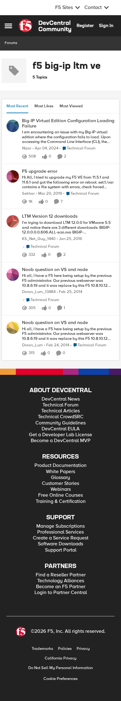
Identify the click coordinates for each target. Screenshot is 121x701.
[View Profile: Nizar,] (13, 126)
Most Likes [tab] (43, 106)
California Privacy (60, 658)
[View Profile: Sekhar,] (13, 176)
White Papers (60, 472)
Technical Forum (60, 405)
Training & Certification (61, 501)
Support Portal (60, 550)
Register (85, 25)
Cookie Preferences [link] (60, 678)
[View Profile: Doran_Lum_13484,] (13, 274)
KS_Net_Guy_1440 (39, 239)
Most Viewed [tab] (71, 106)
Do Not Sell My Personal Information (60, 668)
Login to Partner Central (60, 593)
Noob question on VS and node (55, 269)
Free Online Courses (60, 495)
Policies (65, 648)
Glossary (60, 478)
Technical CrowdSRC (60, 417)
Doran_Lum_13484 (39, 292)
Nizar (26, 148)
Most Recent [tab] (17, 106)
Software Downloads (60, 544)
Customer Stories (60, 483)
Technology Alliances (60, 581)
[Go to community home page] (45, 25)
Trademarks (42, 648)
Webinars (61, 489)
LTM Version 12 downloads (50, 216)
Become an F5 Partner (60, 587)
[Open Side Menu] (8, 25)
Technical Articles (60, 411)
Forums (11, 43)
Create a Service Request (60, 538)
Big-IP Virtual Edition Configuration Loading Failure (68, 123)
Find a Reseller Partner (61, 575)
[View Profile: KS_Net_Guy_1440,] (13, 221)
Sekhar (28, 193)
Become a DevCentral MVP (61, 441)
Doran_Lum (32, 345)
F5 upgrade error (39, 171)
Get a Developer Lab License (60, 435)
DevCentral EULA (61, 429)
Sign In (106, 25)
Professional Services (60, 532)
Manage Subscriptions (60, 526)
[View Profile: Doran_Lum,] (13, 328)
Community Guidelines (60, 423)
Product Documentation (60, 465)
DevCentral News (61, 399)
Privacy (83, 648)
